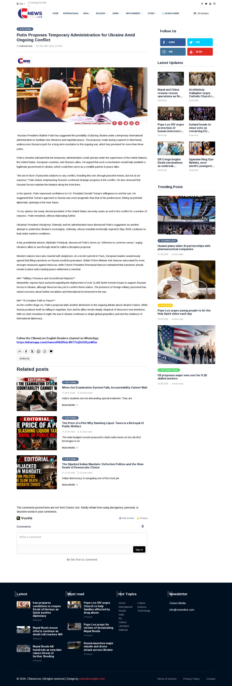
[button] (21, 4)
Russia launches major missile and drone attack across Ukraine (98, 646)
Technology (143, 610)
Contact (211, 678)
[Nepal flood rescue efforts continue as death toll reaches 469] (23, 633)
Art (120, 618)
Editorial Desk (26, 46)
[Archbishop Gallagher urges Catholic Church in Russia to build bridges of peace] (202, 79)
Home (55, 13)
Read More (68, 405)
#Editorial (24, 358)
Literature (124, 625)
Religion (100, 13)
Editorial (123, 629)
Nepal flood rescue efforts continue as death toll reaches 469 (47, 631)
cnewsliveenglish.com (92, 678)
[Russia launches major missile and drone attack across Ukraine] (74, 648)
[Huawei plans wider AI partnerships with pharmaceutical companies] (186, 215)
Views (115, 13)
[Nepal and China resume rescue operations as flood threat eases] (171, 79)
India (86, 13)
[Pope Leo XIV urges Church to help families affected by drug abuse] (74, 608)
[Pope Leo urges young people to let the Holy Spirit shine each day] (186, 279)
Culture (123, 622)
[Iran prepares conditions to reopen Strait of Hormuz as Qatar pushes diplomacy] (23, 608)
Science (141, 606)
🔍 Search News (170, 13)
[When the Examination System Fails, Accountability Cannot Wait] (37, 394)
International (71, 13)
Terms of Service (166, 678)
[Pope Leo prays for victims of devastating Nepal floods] (74, 630)
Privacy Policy (191, 678)
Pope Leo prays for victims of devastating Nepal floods (98, 627)
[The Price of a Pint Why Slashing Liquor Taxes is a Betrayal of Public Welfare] (37, 433)
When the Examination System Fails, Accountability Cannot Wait (104, 387)
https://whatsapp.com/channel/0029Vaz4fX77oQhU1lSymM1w (57, 342)
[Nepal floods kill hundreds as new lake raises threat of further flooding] (23, 651)
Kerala (122, 610)
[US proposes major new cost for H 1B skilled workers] (186, 344)
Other (151, 13)
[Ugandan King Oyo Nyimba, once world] (202, 148)
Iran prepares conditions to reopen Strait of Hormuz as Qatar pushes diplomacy (47, 609)
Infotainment (133, 13)
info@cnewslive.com (181, 609)
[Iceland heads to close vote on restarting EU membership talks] (202, 113)
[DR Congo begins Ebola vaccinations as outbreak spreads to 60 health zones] (171, 148)
